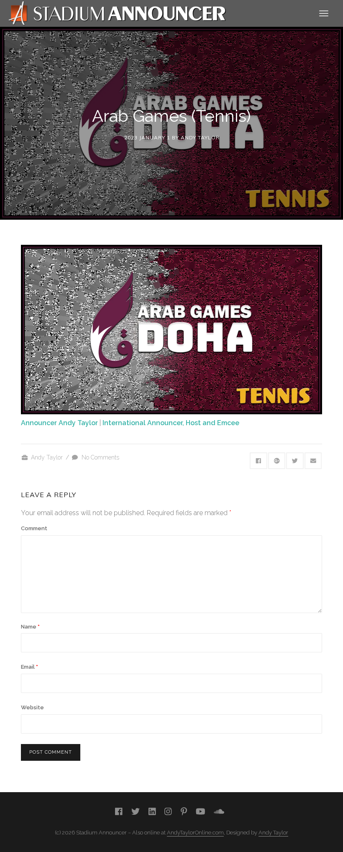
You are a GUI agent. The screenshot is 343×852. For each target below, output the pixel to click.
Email (29, 667)
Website (32, 707)
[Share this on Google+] (277, 460)
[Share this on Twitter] (295, 460)
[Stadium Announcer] (117, 13)
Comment (34, 528)
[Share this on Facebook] (258, 460)
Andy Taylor (200, 137)
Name (30, 627)
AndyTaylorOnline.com (195, 832)
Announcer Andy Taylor (59, 423)
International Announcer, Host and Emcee (170, 423)
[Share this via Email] (313, 460)
